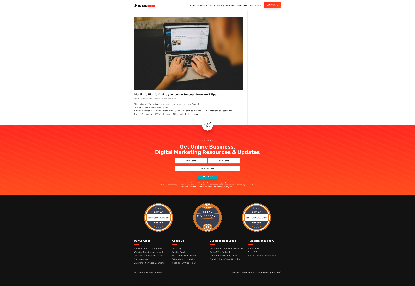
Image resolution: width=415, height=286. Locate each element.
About (212, 5)
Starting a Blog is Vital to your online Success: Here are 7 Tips (175, 94)
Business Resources (160, 99)
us (268, 272)
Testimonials (241, 5)
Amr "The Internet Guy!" (144, 99)
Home (192, 5)
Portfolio (230, 5)
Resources (254, 5)
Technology (172, 99)
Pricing (220, 5)
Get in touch (272, 5)
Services (201, 5)
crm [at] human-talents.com (262, 255)
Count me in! (207, 177)
